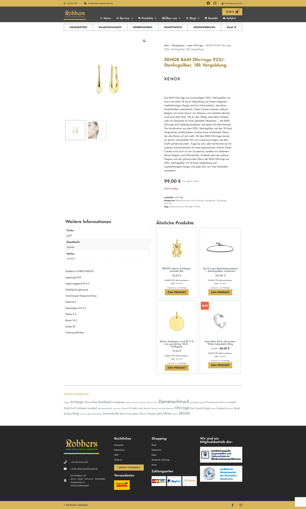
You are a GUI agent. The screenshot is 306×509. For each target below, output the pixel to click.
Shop (192, 18)
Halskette (81, 408)
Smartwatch (173, 27)
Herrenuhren (142, 27)
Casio (149, 402)
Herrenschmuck (105, 408)
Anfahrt (231, 18)
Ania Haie (91, 402)
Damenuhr (194, 402)
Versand (179, 283)
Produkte (147, 18)
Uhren (167, 413)
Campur (142, 402)
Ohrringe (188, 206)
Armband (104, 401)
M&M (140, 408)
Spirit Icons (126, 413)
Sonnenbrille (111, 413)
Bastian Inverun (132, 402)
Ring (76, 413)
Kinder (134, 408)
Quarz (213, 408)
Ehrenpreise (211, 402)
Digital (201, 402)
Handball (92, 408)
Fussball (231, 402)
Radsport (221, 408)
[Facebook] (208, 3)
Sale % (231, 27)
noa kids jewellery (166, 408)
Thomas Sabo (154, 413)
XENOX (197, 206)
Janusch (125, 408)
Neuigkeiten (78, 27)
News (107, 18)
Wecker (175, 414)
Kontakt (213, 18)
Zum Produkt (177, 292)
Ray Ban (230, 408)
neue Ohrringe (195, 45)
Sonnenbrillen (204, 27)
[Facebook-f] (232, 505)
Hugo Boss (117, 408)
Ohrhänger (221, 200)
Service (124, 18)
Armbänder (118, 402)
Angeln (66, 402)
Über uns (171, 18)
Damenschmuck (110, 27)
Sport (136, 413)
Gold (67, 408)
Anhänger (77, 402)
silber (89, 413)
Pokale (206, 408)
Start (166, 45)
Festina (222, 402)
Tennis (143, 413)
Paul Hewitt (196, 408)
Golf (72, 408)
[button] (144, 41)
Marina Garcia (150, 408)
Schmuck (168, 203)
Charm (155, 402)
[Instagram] (215, 3)
